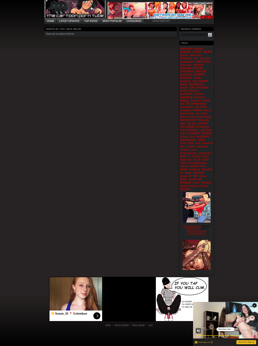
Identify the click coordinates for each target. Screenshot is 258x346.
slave (183, 123)
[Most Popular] (112, 21)
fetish (205, 159)
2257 (150, 325)
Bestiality (207, 169)
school (183, 90)
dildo (207, 61)
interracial (203, 136)
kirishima (184, 149)
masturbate (187, 61)
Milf (195, 176)
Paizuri (204, 185)
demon (184, 54)
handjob (199, 74)
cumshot (185, 51)
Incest (188, 172)
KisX (195, 58)
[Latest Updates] (69, 21)
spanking (194, 166)
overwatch (186, 48)
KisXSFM (196, 51)
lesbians (206, 182)
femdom (199, 64)
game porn (193, 90)
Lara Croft (205, 129)
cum (192, 136)
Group (183, 179)
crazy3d (184, 166)
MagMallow (186, 93)
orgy (198, 142)
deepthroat (196, 84)
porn (202, 166)
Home (108, 325)
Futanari (185, 182)
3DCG (183, 162)
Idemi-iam (195, 55)
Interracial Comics (192, 226)
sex (197, 113)
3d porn (185, 188)
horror (191, 146)
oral (191, 142)
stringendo (205, 152)
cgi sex (191, 123)
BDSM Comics (193, 228)
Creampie (193, 132)
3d (187, 103)
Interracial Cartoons (196, 231)
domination (187, 71)
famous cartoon (189, 185)
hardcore (195, 169)
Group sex (202, 126)
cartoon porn (188, 119)
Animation (202, 87)
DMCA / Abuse (138, 325)
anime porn (187, 106)
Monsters (186, 58)
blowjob (206, 132)
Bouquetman (187, 113)
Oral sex (198, 67)
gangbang (186, 96)
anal (183, 155)
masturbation (188, 139)
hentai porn (198, 103)
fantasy (184, 100)
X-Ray (201, 139)
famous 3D (186, 176)
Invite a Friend (121, 325)
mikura (204, 113)
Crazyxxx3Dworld (189, 130)
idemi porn (186, 64)
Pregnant (204, 120)
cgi (188, 156)
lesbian (197, 109)
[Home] (50, 21)
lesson (184, 87)
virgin (183, 84)
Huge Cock (205, 58)
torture (183, 143)
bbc (197, 106)
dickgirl (184, 136)
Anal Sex (196, 100)
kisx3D (196, 159)
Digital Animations (197, 163)
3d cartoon (200, 97)
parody (198, 48)
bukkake (196, 156)
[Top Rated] (91, 21)
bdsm (199, 61)
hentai (190, 126)
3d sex (203, 175)
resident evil (195, 179)
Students (198, 172)
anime (184, 169)
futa (192, 87)
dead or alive (188, 116)
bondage (186, 77)
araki (182, 133)
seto (194, 81)
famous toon (204, 116)
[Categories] (134, 21)
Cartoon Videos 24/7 (161, 20)
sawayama (202, 146)
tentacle (203, 80)
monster (201, 71)
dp (181, 172)
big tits (207, 51)
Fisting (196, 182)
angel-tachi (186, 74)
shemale (185, 67)
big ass (207, 110)
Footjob (198, 93)
